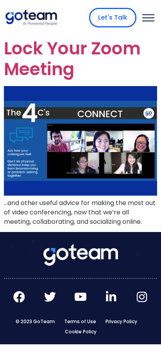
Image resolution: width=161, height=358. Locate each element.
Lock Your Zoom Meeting (72, 58)
